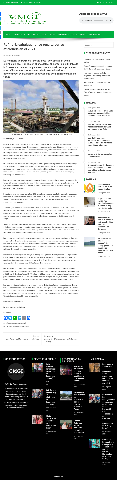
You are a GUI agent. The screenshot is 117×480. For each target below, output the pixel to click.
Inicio (8, 35)
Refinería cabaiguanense (22, 326)
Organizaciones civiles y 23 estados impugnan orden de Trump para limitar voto (105, 203)
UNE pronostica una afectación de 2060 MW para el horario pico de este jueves (98, 92)
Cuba (44, 35)
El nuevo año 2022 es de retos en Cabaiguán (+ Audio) (60, 339)
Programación (94, 35)
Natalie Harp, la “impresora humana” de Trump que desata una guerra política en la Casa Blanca (105, 245)
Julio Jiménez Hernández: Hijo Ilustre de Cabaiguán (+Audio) (51, 371)
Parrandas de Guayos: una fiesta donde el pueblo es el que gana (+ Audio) (79, 373)
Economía (23, 323)
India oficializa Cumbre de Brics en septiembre (105, 186)
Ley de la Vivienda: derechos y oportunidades (100, 155)
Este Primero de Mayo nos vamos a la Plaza (22, 337)
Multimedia (62, 35)
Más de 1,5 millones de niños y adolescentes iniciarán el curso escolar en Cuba (100, 126)
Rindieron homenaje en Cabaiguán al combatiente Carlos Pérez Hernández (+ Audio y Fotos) (108, 449)
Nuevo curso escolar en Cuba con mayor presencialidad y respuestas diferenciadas (97, 76)
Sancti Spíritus (33, 35)
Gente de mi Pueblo (78, 35)
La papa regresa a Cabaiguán (14, 307)
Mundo (52, 35)
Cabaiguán (18, 35)
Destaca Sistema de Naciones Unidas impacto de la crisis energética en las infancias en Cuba (101, 168)
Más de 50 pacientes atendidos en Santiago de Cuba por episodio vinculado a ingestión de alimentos (100, 141)
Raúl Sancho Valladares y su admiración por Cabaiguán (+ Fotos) (51, 397)
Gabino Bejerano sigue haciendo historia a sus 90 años (79, 427)
